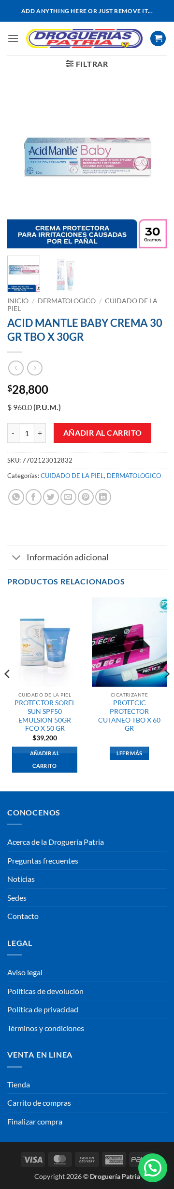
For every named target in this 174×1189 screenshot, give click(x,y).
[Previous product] (34, 368)
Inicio (18, 301)
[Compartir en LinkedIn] (103, 497)
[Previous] (22, 169)
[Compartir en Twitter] (51, 497)
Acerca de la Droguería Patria (55, 841)
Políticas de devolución (45, 990)
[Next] (151, 169)
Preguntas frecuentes (42, 860)
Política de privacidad (42, 1009)
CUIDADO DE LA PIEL (72, 475)
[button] (13, 38)
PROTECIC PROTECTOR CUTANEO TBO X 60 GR (129, 715)
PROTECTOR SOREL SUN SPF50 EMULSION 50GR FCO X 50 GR (44, 715)
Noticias (21, 878)
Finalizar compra (34, 1121)
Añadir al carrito (102, 432)
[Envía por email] (68, 497)
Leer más (129, 753)
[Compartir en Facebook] (34, 497)
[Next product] (15, 368)
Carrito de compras (39, 1102)
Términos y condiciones (45, 1028)
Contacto (23, 915)
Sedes (17, 897)
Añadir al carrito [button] (44, 759)
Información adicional (68, 557)
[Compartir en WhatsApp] (16, 497)
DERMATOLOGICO (67, 301)
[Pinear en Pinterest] (86, 497)
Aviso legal (25, 972)
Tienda (18, 1084)
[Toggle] (16, 558)
